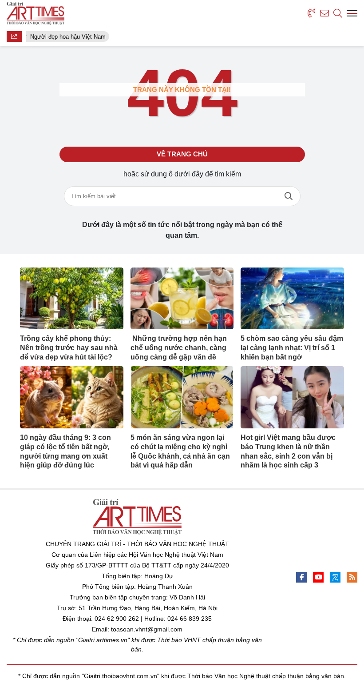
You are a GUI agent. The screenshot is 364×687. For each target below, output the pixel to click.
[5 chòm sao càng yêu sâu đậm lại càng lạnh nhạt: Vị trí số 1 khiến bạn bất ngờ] (292, 299)
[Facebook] (301, 577)
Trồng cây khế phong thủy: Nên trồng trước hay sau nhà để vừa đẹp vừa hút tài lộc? (69, 348)
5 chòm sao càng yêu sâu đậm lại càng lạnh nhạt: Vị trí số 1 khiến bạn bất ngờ (292, 348)
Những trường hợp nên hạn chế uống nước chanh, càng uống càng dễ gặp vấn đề (179, 348)
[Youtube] (318, 577)
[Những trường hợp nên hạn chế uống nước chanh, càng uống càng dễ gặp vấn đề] (182, 299)
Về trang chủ (182, 154)
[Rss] (352, 577)
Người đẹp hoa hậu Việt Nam (67, 36)
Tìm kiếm (288, 196)
